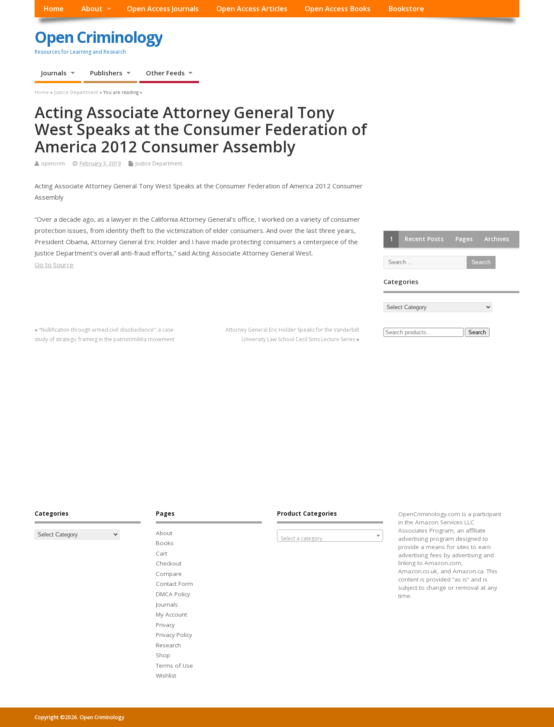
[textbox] (330, 538)
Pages (464, 239)
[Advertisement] (448, 158)
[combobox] (330, 536)
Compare (169, 574)
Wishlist (166, 675)
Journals (54, 72)
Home (53, 8)
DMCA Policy (173, 594)
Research (168, 645)
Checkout (168, 563)
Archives (496, 239)
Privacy (165, 625)
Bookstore (406, 8)
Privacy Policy (174, 635)
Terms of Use (174, 665)
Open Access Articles (251, 8)
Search (477, 332)
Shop (163, 655)
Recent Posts (424, 239)
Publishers (106, 72)
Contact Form (174, 584)
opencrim (53, 163)
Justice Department (158, 163)
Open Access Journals (163, 8)
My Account (171, 614)
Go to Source (54, 264)
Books (165, 543)
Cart (161, 553)
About (92, 8)
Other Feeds (165, 72)
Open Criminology (98, 37)
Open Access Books (337, 8)
